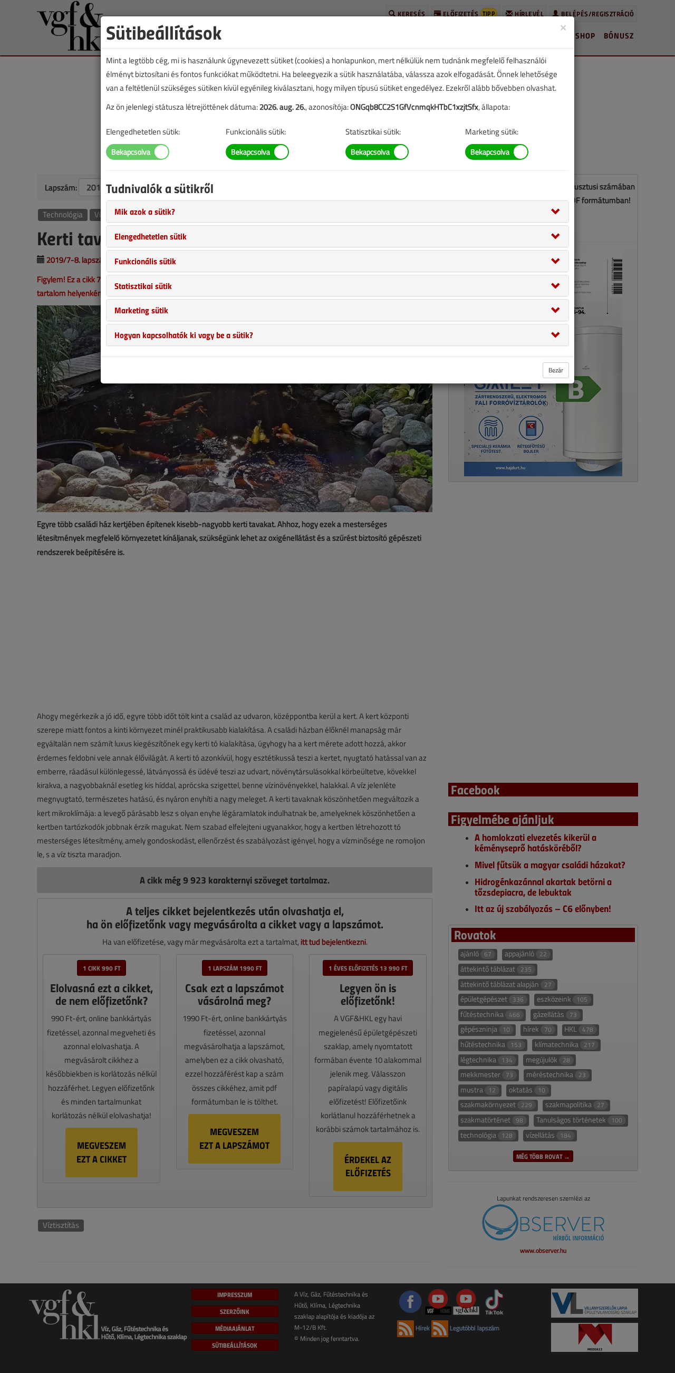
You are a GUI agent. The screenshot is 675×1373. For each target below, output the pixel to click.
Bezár (555, 370)
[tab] (337, 211)
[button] (144, 211)
